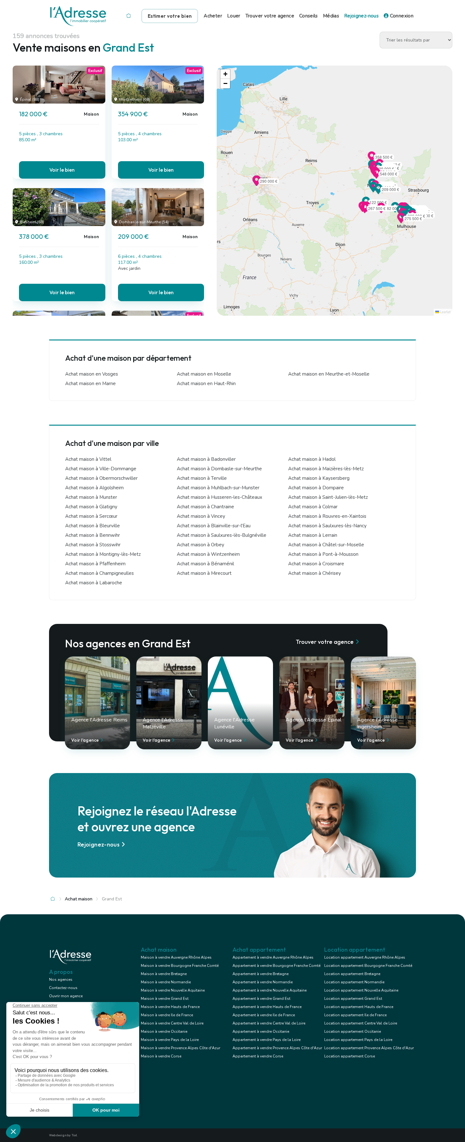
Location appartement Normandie (354, 982)
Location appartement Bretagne (352, 973)
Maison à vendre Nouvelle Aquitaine (173, 990)
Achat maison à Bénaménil (205, 564)
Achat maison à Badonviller (206, 459)
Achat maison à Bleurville (92, 526)
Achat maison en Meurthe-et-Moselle (328, 374)
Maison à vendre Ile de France (167, 1015)
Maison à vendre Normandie (166, 982)
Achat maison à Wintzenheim (208, 554)
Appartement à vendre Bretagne (260, 973)
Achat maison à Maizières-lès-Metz (326, 469)
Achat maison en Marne (90, 383)
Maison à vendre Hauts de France (170, 1006)
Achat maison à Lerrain (312, 535)
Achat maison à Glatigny (91, 507)
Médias (331, 16)
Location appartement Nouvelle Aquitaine (361, 990)
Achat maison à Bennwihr (92, 535)
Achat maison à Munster (91, 497)
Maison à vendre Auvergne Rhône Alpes (176, 957)
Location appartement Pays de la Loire (358, 1039)
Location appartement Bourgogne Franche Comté (368, 965)
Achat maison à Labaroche (93, 583)
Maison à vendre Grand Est (165, 998)
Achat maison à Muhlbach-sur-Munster (218, 488)
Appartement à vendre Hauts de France (266, 1006)
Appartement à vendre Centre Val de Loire (268, 1023)
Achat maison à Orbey (200, 545)
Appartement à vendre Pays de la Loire (266, 1039)
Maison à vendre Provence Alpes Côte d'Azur (180, 1047)
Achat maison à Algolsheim (94, 488)
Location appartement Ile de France (355, 1015)
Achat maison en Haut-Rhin (206, 383)
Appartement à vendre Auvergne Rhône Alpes (272, 957)
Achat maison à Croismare (316, 564)
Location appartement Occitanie (352, 1031)
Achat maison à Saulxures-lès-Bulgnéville (221, 535)
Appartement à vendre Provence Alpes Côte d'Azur (277, 1047)
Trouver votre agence (269, 16)
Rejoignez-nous (361, 16)
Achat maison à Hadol (312, 459)
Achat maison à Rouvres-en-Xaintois (327, 516)
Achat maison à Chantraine (205, 507)
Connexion (400, 16)
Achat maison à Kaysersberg (319, 478)
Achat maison (78, 899)
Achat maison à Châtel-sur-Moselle (326, 545)
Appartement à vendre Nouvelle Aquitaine (269, 990)
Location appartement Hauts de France (358, 1006)
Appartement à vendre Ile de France (263, 1015)
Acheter (213, 16)
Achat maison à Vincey (201, 516)
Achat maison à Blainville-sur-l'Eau (214, 526)
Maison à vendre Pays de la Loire (170, 1039)
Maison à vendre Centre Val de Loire (172, 1023)
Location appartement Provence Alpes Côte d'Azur (369, 1047)
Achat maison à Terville (202, 478)
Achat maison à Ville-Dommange (100, 469)
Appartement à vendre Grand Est (261, 998)
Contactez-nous (63, 987)
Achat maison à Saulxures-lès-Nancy (327, 526)
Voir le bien (62, 170)
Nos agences (60, 979)
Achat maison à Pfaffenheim (95, 564)
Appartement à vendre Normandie (262, 982)
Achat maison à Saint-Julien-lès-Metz (328, 497)
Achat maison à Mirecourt (204, 573)
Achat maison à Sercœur (91, 516)
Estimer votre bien (170, 16)
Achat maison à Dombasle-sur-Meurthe (219, 469)
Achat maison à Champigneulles (99, 573)
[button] (381, 211)
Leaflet (445, 312)
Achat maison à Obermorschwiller (101, 478)
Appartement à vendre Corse (257, 1056)
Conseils (308, 16)
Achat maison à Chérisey (314, 573)
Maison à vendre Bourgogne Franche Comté (180, 965)
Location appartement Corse (349, 1056)
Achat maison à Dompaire (316, 488)
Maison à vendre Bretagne (164, 973)
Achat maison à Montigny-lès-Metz (103, 554)
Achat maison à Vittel (88, 459)
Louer (233, 16)
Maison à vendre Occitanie (164, 1031)
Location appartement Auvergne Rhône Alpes (364, 957)
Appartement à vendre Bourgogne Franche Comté (276, 965)
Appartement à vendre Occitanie (260, 1031)
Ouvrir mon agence (66, 996)
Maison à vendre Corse (161, 1056)
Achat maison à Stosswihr (93, 545)
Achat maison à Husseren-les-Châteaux (219, 497)
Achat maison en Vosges (91, 374)
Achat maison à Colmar (313, 507)
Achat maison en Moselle (204, 374)
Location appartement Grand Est (353, 998)
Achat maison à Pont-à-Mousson (323, 554)
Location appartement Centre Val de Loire (360, 1023)
